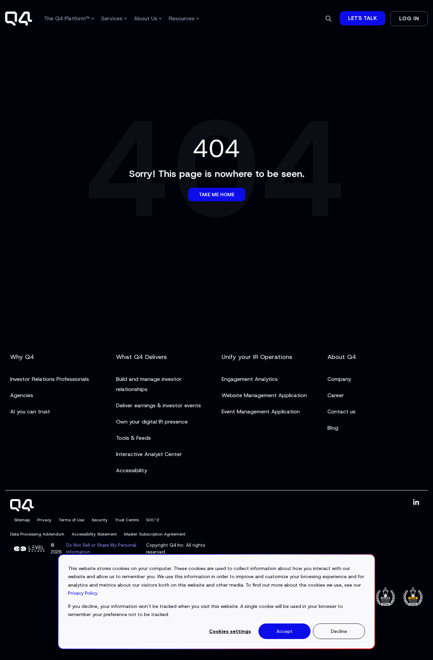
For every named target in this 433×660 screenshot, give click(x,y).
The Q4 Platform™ (67, 18)
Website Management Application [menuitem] (264, 395)
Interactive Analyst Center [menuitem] (149, 454)
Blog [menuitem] (332, 427)
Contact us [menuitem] (341, 411)
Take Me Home (216, 194)
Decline (339, 631)
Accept (284, 631)
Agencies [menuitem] (21, 395)
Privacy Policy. (83, 593)
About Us (145, 18)
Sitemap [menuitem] (22, 520)
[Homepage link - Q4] (22, 507)
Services (111, 18)
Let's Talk (362, 18)
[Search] (328, 18)
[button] (416, 502)
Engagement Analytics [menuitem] (250, 379)
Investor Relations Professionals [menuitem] (49, 379)
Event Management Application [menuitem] (261, 411)
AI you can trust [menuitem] (30, 411)
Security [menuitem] (100, 520)
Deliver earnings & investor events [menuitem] (158, 405)
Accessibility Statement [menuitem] (94, 534)
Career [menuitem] (335, 395)
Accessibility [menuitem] (131, 470)
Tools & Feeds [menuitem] (133, 437)
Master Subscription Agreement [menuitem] (154, 534)
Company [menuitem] (339, 379)
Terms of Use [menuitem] (71, 520)
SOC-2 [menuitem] (152, 520)
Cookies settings (230, 631)
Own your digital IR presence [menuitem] (152, 421)
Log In (409, 18)
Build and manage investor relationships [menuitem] (149, 384)
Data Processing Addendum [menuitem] (37, 534)
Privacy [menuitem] (44, 520)
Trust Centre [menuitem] (127, 520)
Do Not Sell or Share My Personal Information (101, 548)
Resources (182, 18)
